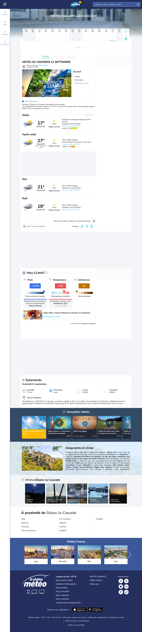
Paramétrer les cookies (116, 617)
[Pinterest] (121, 592)
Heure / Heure (58, 56)
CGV (48, 617)
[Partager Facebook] (86, 226)
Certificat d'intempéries (66, 584)
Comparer (71, 56)
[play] (33, 314)
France (27, 10)
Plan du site (56, 617)
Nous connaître (62, 591)
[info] (47, 273)
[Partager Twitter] (91, 226)
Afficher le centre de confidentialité (77, 621)
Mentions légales (34, 617)
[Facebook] (121, 581)
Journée (45, 56)
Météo (22, 10)
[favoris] (99, 16)
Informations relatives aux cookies (74, 617)
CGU (43, 617)
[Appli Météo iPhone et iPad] (79, 609)
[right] (129, 425)
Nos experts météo (64, 580)
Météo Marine (96, 580)
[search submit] (138, 4)
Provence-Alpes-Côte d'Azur (38, 10)
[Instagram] (126, 586)
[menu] (5, 4)
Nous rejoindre (62, 595)
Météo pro (94, 584)
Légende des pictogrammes (68, 602)
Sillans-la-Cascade (55, 10)
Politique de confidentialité (97, 617)
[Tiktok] (126, 592)
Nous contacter (62, 599)
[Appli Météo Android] (95, 609)
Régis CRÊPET (43, 66)
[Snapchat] (121, 586)
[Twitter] (126, 581)
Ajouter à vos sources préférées (35, 226)
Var (48, 10)
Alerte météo (62, 587)
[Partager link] (82, 226)
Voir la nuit (89, 115)
